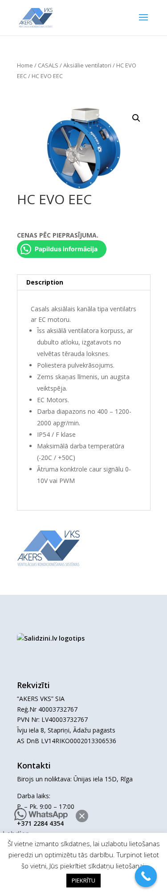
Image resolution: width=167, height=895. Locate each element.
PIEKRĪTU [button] (83, 880)
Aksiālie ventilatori (87, 65)
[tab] (83, 282)
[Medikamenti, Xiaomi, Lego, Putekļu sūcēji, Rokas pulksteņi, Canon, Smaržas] (51, 638)
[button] (82, 816)
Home (25, 65)
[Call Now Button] (146, 876)
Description (44, 282)
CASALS (48, 65)
